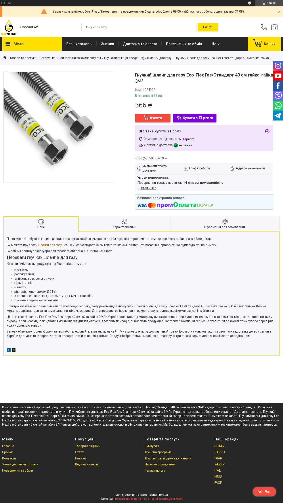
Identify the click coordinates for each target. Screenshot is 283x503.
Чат (268, 491)
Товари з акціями (87, 446)
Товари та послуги (23, 58)
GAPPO (219, 452)
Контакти (9, 458)
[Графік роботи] (274, 27)
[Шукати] (208, 27)
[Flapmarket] (9, 27)
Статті (79, 452)
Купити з (190, 118)
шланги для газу (50, 245)
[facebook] (9, 350)
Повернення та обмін (184, 44)
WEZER (219, 464)
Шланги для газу (159, 58)
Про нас (7, 452)
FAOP (218, 482)
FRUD (218, 476)
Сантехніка (47, 58)
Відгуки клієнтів (86, 464)
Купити (156, 118)
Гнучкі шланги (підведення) (124, 58)
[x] (13, 350)
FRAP (218, 458)
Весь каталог (77, 44)
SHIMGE (220, 446)
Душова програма (158, 452)
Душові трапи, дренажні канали (168, 458)
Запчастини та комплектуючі (80, 58)
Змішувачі (152, 446)
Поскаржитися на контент (131, 498)
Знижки (107, 44)
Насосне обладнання (160, 464)
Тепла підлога (155, 470)
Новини (80, 458)
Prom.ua (163, 494)
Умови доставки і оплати (20, 464)
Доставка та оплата (140, 44)
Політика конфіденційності (167, 498)
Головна (8, 446)
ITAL (217, 470)
